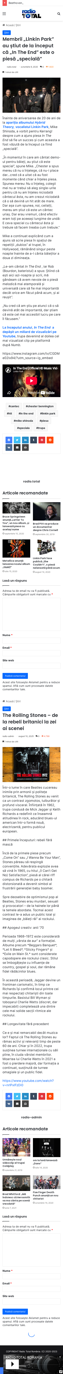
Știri (18, 25)
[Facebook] (9, 440)
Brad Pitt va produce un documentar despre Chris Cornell (45, 527)
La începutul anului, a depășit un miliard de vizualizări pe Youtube (29, 332)
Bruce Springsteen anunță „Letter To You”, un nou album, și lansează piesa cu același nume (16, 523)
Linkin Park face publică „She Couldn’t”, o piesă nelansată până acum (46, 563)
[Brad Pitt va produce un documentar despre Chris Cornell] (47, 511)
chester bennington (41, 406)
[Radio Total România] (31, 13)
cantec (14, 406)
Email (7, 647)
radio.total (11, 67)
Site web (8, 660)
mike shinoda (24, 420)
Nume (8, 635)
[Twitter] (17, 440)
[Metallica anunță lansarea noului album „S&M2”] (16, 548)
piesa (44, 420)
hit (10, 413)
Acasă (9, 25)
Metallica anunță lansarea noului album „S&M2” (16, 564)
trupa (41, 428)
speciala (24, 428)
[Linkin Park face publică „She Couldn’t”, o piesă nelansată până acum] (47, 547)
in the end (26, 413)
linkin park (48, 413)
